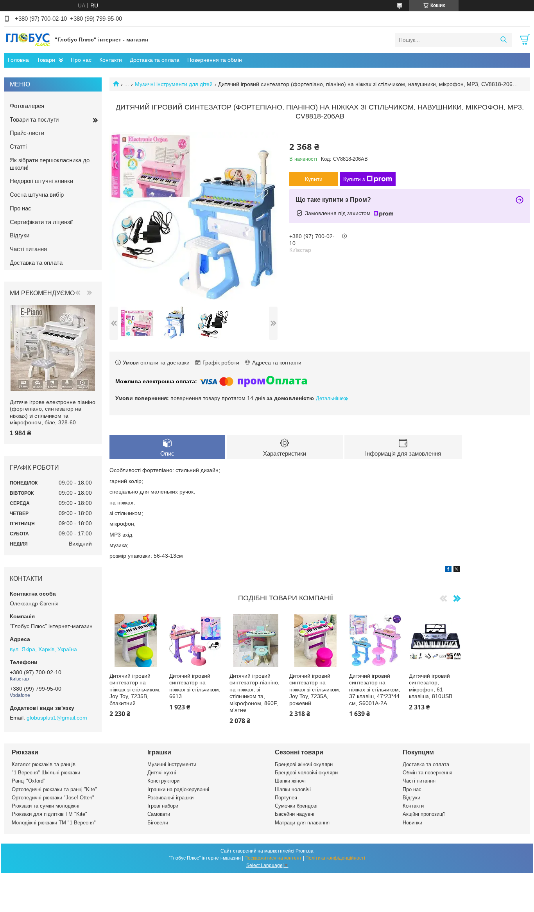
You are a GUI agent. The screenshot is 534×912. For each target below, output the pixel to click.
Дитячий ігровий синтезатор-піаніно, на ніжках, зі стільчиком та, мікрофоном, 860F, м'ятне (254, 693)
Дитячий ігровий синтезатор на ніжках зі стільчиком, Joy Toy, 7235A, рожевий (314, 689)
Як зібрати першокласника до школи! (50, 164)
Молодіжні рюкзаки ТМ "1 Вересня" (54, 823)
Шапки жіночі (290, 781)
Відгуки (19, 235)
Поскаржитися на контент (273, 858)
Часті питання (28, 249)
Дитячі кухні (161, 773)
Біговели (157, 823)
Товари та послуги (34, 119)
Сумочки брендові (296, 806)
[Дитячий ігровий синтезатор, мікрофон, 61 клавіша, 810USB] (435, 640)
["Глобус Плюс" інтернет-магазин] (27, 39)
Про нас (81, 60)
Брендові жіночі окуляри (304, 764)
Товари (46, 60)
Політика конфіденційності (335, 858)
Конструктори (163, 781)
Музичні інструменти (171, 764)
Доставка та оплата (154, 60)
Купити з (354, 179)
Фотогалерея (27, 105)
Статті (18, 146)
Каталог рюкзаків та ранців (43, 764)
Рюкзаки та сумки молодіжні (45, 806)
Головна (18, 60)
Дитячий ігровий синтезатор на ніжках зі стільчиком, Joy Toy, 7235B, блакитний (135, 689)
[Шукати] (503, 40)
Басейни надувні (294, 814)
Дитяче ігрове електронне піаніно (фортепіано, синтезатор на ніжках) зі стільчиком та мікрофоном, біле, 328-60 (52, 412)
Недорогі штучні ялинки (41, 181)
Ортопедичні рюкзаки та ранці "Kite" (54, 789)
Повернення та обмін (214, 60)
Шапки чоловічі (293, 789)
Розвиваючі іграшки (170, 798)
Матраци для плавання (302, 823)
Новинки (412, 823)
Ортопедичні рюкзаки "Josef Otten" (53, 798)
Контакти (110, 60)
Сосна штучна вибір (37, 194)
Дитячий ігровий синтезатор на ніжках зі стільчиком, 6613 (194, 686)
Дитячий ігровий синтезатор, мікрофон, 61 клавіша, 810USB (430, 686)
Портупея (286, 798)
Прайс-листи (27, 132)
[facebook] (448, 570)
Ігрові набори (162, 806)
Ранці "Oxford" (28, 781)
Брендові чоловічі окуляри (306, 773)
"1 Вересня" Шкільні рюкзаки (46, 773)
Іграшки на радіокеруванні (178, 789)
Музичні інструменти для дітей (174, 84)
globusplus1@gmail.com (57, 718)
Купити (314, 179)
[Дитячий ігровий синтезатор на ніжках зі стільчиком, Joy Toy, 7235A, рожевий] (315, 640)
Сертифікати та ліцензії (41, 222)
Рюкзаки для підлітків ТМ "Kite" (49, 814)
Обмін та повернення (427, 773)
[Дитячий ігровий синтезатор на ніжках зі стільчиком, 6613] (195, 640)
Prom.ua (305, 851)
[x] (456, 570)
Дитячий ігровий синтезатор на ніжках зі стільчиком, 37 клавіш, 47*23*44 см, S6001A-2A (374, 689)
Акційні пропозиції (424, 814)
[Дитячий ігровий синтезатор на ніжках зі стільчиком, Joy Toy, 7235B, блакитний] (135, 640)
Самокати (158, 814)
